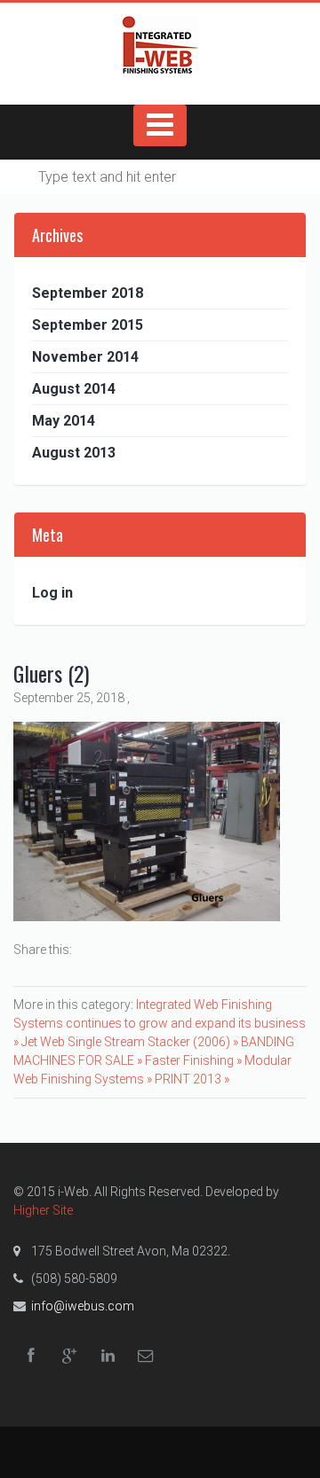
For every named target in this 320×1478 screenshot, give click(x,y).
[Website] (160, 45)
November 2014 (85, 356)
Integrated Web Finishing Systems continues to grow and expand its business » (159, 1023)
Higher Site (43, 1210)
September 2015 (87, 325)
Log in (52, 592)
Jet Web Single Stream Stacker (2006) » (131, 1042)
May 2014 (63, 420)
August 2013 (74, 452)
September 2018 (87, 293)
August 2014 (74, 388)
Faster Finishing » (194, 1060)
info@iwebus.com (82, 1306)
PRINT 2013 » (192, 1079)
